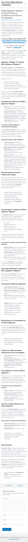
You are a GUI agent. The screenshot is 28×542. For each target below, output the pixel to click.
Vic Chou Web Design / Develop (12, 3)
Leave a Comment (5, 19)
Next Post (20, 485)
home (11, 19)
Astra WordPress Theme (14, 539)
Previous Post (8, 485)
